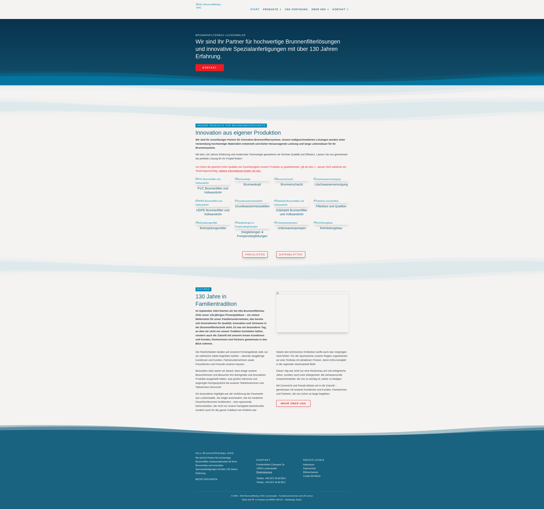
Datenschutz (309, 468)
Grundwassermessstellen (252, 206)
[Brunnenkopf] (252, 179)
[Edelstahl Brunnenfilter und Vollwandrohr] (291, 203)
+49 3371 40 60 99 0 (275, 478)
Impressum (308, 464)
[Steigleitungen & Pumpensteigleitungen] (252, 225)
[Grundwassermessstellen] (252, 201)
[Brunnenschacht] (291, 179)
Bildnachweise (310, 472)
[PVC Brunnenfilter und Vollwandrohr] (213, 181)
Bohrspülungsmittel (213, 228)
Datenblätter (290, 254)
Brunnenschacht (292, 184)
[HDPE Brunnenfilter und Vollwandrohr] (213, 203)
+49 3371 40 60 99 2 (275, 482)
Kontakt (210, 67)
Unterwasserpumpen (292, 228)
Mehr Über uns (293, 403)
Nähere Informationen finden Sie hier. (240, 170)
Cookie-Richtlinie (312, 476)
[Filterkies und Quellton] (331, 201)
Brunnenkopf (252, 184)
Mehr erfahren (206, 479)
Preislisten (255, 254)
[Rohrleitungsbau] (331, 223)
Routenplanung (264, 472)
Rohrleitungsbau (331, 228)
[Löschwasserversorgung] (331, 179)
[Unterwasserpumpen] (291, 223)
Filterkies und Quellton (331, 206)
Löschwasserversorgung (331, 184)
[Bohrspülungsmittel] (213, 223)
